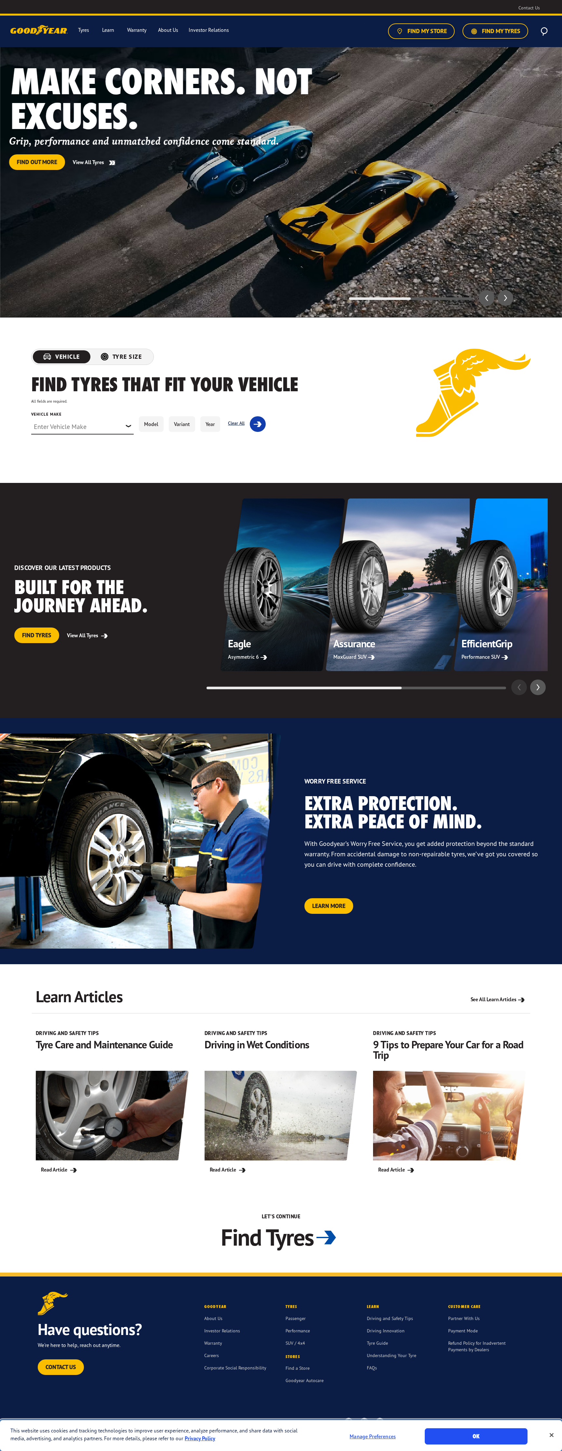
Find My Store (426, 31)
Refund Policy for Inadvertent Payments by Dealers (477, 1346)
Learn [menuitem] (108, 30)
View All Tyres (89, 162)
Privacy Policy (200, 1438)
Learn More (328, 906)
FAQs (372, 1367)
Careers (211, 1355)
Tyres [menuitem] (83, 30)
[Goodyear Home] (39, 30)
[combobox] (82, 427)
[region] (281, 1435)
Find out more (37, 162)
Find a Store (298, 1368)
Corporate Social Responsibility (235, 1367)
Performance (298, 1330)
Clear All (236, 423)
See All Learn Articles (493, 999)
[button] (486, 298)
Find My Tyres (500, 31)
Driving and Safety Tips (390, 1318)
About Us (213, 1318)
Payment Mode (463, 1330)
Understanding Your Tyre (391, 1355)
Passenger (296, 1318)
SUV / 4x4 (295, 1343)
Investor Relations (222, 1330)
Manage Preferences (373, 1436)
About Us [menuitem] (168, 30)
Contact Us (61, 1367)
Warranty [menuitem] (136, 30)
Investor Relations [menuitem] (209, 30)
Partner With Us (464, 1318)
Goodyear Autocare (305, 1380)
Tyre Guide (377, 1343)
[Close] (551, 1435)
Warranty (213, 1343)
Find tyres (36, 635)
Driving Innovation (386, 1330)
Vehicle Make (46, 414)
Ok (476, 1436)
